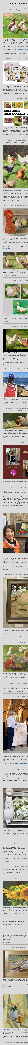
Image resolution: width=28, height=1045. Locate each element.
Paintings (7, 6)
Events (11, 6)
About (15, 6)
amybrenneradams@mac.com (12, 135)
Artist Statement (22, 6)
